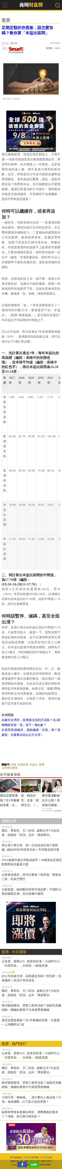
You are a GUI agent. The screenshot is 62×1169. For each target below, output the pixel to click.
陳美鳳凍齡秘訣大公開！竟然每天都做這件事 (51, 800)
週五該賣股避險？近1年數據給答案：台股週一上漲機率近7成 (9, 800)
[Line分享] (35, 1164)
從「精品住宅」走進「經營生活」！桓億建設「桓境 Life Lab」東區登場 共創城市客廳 (30, 800)
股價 (41, 764)
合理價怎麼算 (10, 767)
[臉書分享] (23, 1164)
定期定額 (23, 764)
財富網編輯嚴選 (16, 52)
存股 (13, 764)
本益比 (34, 764)
